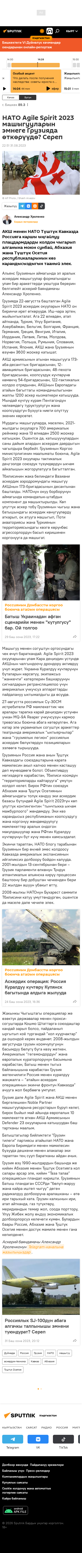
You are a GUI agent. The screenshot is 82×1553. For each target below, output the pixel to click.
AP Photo (10, 198)
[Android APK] (15, 1511)
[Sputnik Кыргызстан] (13, 33)
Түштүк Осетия (12, 1369)
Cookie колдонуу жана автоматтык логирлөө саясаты (26, 1490)
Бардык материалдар (26, 221)
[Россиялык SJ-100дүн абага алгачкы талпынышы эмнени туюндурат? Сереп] (41, 1287)
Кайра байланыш (14, 1498)
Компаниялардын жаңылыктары (25, 1476)
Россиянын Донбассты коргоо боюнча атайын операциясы (34, 607)
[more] (74, 636)
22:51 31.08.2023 (14, 145)
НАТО (50, 1353)
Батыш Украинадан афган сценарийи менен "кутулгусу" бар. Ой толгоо (38, 622)
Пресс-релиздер (38, 1471)
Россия (24, 1353)
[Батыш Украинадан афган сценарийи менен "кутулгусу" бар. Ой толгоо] (41, 572)
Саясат (31, 1427)
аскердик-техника (15, 1361)
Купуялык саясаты (15, 1482)
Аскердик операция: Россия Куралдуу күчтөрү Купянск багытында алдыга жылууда (35, 986)
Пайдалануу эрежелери (47, 1465)
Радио (46, 1427)
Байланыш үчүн (13, 1471)
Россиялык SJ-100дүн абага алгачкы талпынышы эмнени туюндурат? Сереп (37, 1326)
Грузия (38, 1353)
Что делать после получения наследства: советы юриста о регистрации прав (33, 81)
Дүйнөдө (9, 1353)
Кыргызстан (12, 1427)
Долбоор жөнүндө (15, 1465)
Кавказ (35, 1361)
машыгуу (64, 1353)
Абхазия (49, 1361)
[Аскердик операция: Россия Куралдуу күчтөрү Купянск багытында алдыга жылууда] (41, 937)
